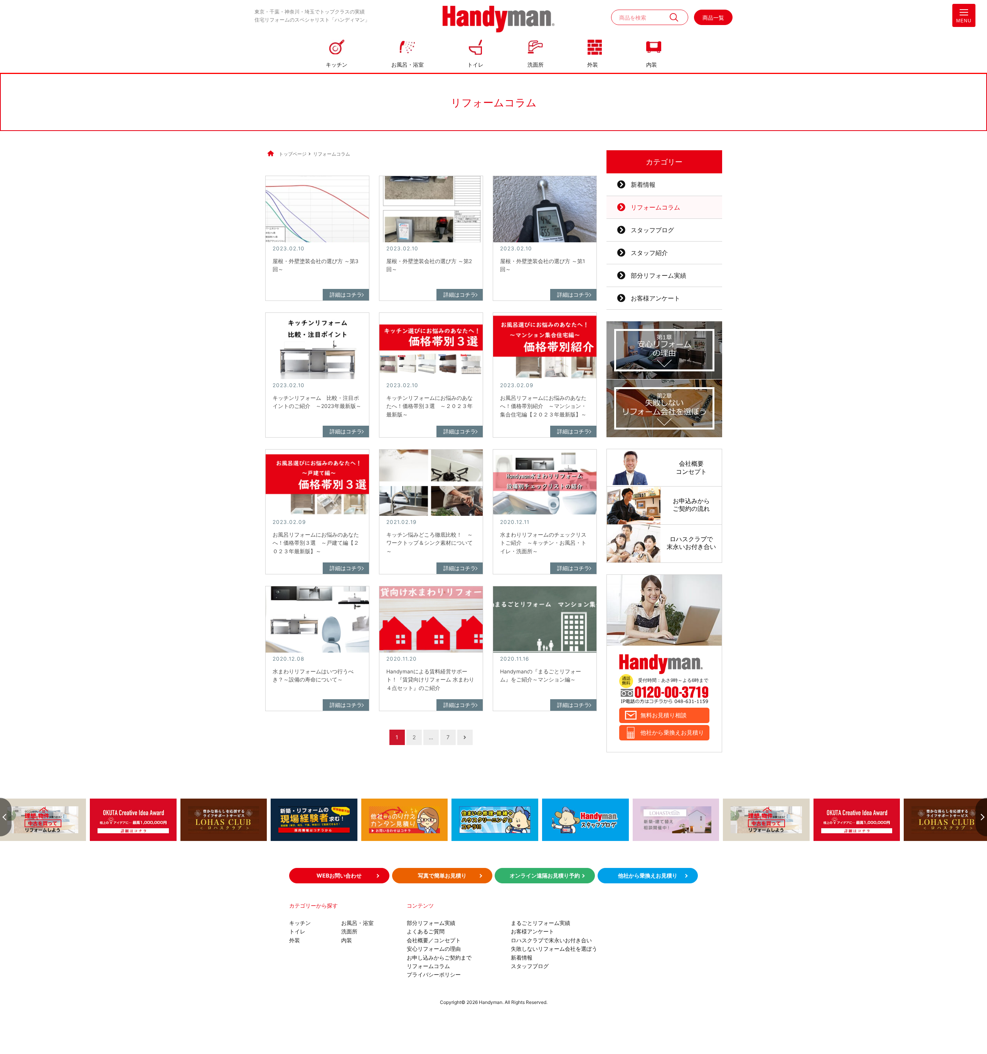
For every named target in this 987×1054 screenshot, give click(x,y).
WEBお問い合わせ (339, 875)
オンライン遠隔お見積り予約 (545, 875)
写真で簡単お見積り (442, 875)
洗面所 (535, 64)
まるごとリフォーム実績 (540, 923)
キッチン (336, 64)
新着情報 (643, 184)
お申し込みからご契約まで (439, 957)
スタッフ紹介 (649, 253)
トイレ (475, 64)
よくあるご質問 (426, 931)
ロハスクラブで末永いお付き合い (551, 940)
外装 (592, 64)
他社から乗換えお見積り (672, 732)
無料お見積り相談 (663, 715)
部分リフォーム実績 (658, 275)
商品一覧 (713, 17)
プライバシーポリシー (434, 974)
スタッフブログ (652, 230)
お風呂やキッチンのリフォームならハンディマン (498, 20)
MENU (964, 20)
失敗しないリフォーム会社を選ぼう (554, 948)
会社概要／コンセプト (434, 940)
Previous (6, 817)
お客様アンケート (655, 298)
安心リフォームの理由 (434, 948)
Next (981, 817)
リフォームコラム (655, 207)
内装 (651, 64)
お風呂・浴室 (407, 64)
